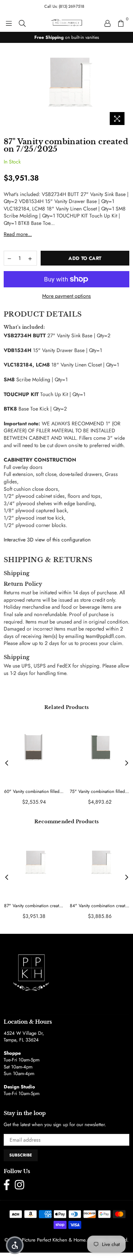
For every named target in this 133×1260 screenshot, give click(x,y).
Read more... (18, 234)
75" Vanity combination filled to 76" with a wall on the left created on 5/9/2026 (99, 791)
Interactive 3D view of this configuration (47, 539)
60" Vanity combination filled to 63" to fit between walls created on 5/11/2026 (34, 791)
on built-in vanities (66, 37)
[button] (15, 1245)
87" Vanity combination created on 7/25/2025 (34, 906)
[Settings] (107, 22)
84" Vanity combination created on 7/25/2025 (99, 906)
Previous (6, 763)
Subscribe (20, 1155)
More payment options (66, 296)
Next (126, 763)
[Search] (22, 22)
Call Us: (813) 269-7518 (64, 6)
